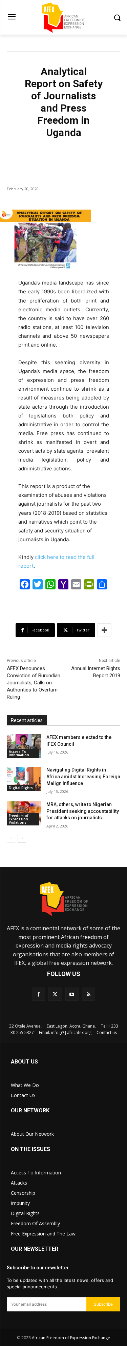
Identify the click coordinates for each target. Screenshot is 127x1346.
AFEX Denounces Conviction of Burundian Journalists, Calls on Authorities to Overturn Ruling (33, 682)
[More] (104, 630)
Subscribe (103, 1304)
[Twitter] (55, 994)
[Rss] (88, 994)
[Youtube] (72, 994)
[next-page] (22, 838)
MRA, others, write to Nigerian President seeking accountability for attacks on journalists (82, 811)
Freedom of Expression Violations (18, 819)
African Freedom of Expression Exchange (71, 1338)
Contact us (107, 1032)
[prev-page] (11, 838)
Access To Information (19, 753)
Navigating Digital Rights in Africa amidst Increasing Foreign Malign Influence (83, 776)
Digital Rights (21, 787)
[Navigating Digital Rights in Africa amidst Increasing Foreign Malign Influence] (24, 779)
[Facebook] (38, 994)
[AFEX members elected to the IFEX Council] (24, 746)
